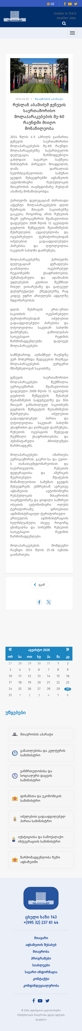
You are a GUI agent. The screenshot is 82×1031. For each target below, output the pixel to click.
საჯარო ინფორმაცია (41, 972)
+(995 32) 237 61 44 (41, 922)
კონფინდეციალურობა (41, 986)
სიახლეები (41, 965)
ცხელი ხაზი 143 (41, 917)
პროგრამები (41, 958)
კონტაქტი (41, 979)
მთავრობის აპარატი (49, 99)
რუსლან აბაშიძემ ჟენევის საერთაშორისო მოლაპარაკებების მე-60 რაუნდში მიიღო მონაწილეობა (39, 116)
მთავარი (41, 938)
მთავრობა (41, 952)
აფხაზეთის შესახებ (41, 945)
